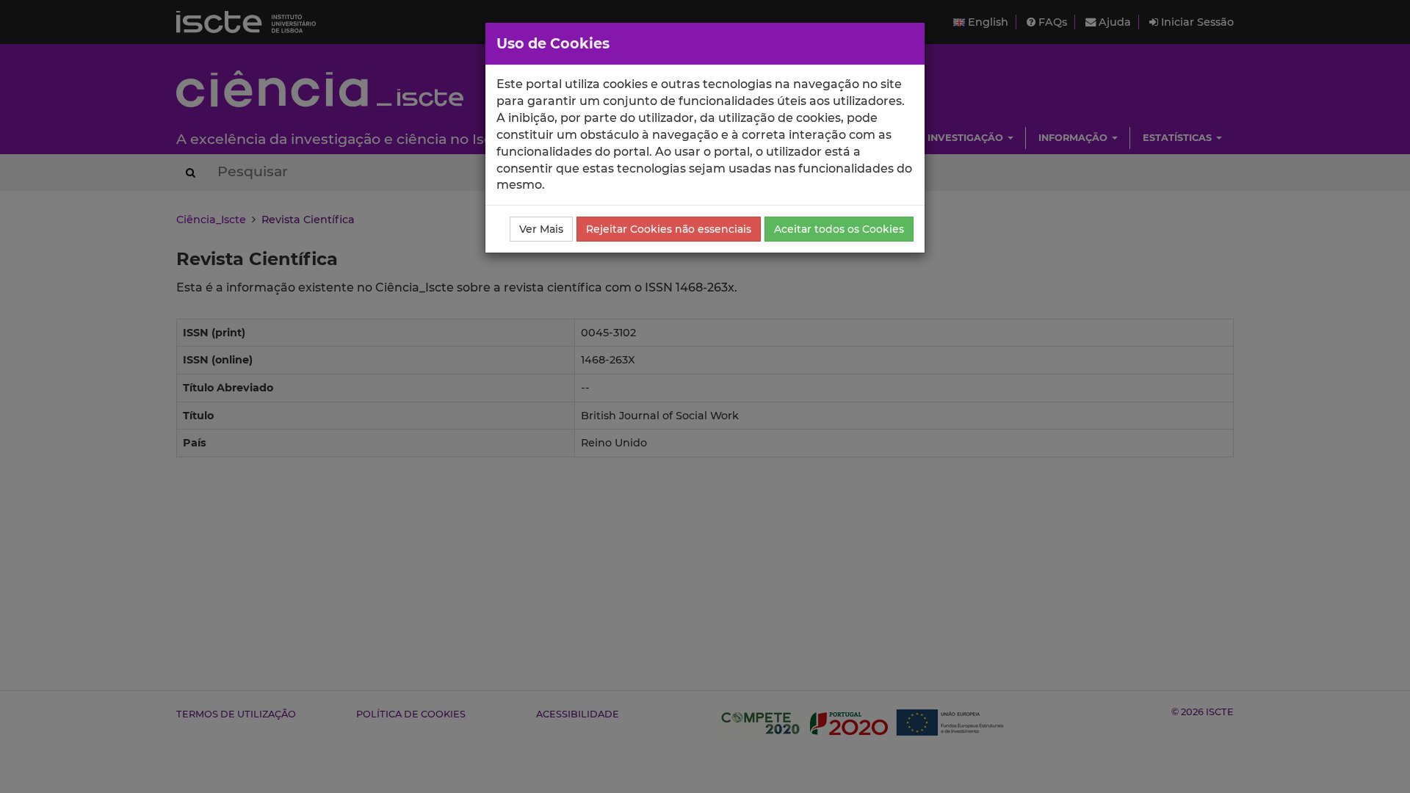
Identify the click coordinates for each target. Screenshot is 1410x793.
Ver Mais (541, 229)
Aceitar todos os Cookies (839, 229)
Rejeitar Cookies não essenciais (668, 229)
